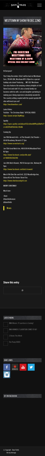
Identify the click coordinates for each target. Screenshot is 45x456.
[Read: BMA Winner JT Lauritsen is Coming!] (5, 324)
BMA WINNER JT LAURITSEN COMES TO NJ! (23, 329)
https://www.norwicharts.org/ (13, 143)
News (9, 208)
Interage (13, 452)
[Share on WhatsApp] (23, 290)
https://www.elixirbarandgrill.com (15, 180)
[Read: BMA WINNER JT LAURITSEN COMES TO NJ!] (5, 331)
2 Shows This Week (15, 335)
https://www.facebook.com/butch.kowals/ (18, 169)
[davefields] (18, 5)
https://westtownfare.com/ (12, 104)
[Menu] (38, 5)
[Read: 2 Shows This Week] (5, 337)
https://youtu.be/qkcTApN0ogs (13, 115)
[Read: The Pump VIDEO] (5, 343)
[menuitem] (38, 5)
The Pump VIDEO (14, 342)
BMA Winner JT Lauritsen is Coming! (21, 323)
